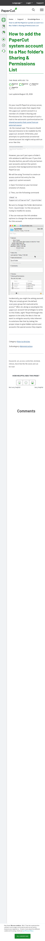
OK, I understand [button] (22, 936)
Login (28, 3)
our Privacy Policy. (28, 931)
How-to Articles (23, 341)
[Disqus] (26, 451)
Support (40, 3)
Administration (26, 346)
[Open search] (33, 10)
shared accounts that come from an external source (23, 123)
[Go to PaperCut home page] (9, 10)
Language (16, 3)
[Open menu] (42, 10)
